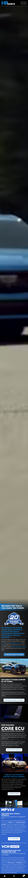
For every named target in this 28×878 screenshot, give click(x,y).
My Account (4, 876)
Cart (21, 875)
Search (14, 876)
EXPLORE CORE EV (14, 793)
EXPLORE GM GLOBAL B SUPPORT (14, 700)
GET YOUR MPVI (14, 839)
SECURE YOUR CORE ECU (14, 750)
